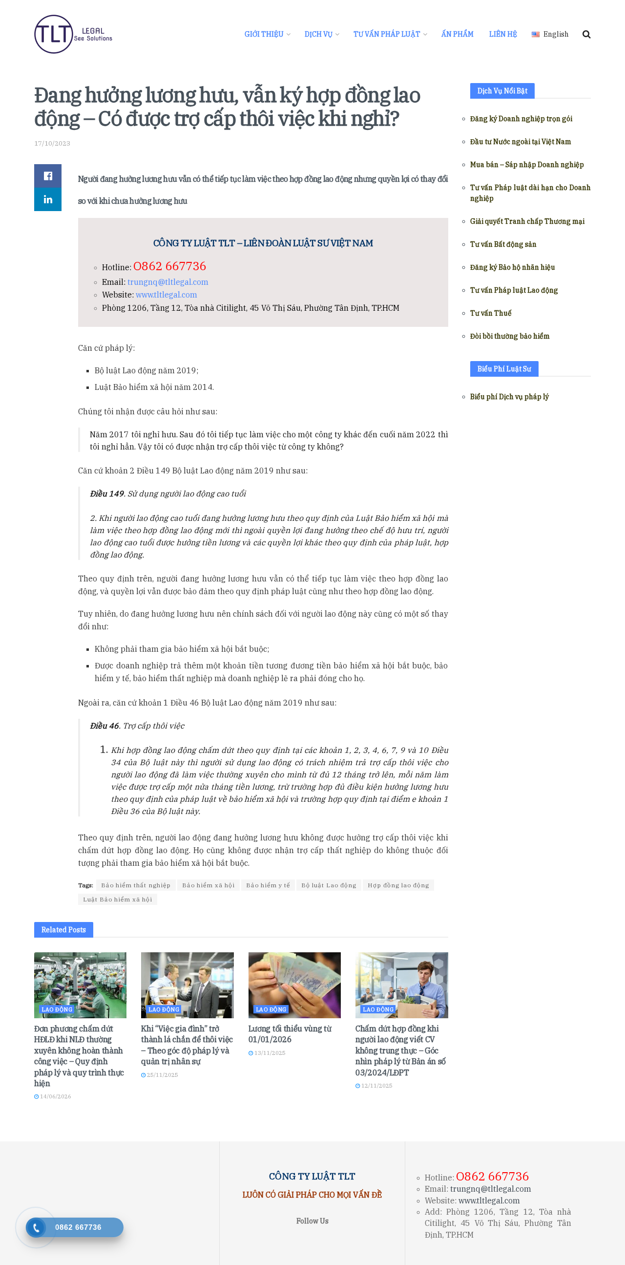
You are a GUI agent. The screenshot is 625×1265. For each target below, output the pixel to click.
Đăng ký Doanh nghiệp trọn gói (521, 118)
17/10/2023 (52, 143)
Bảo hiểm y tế (268, 885)
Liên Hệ (503, 34)
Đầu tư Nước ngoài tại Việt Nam (520, 141)
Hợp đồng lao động (398, 885)
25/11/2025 (162, 1075)
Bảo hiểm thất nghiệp (136, 885)
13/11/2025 (269, 1053)
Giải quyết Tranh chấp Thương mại (527, 221)
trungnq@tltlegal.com (167, 282)
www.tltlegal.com (166, 295)
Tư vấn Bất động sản (503, 244)
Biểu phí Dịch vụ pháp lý (509, 396)
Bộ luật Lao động (328, 885)
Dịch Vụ (319, 34)
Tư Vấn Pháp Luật (387, 34)
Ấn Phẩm (457, 34)
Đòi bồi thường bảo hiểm (510, 336)
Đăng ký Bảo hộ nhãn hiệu (512, 267)
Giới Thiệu (264, 34)
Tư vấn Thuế (491, 313)
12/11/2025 (376, 1085)
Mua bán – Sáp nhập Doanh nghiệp (527, 164)
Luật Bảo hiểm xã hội (117, 899)
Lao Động (57, 1009)
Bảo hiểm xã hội (208, 885)
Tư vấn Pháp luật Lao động (514, 290)
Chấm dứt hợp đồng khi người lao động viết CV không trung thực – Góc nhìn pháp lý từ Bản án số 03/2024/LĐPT (400, 1050)
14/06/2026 (55, 1096)
